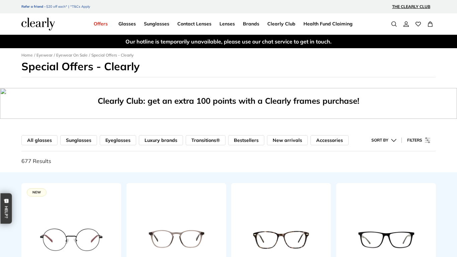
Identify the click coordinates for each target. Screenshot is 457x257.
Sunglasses (78, 140)
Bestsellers (246, 140)
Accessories (329, 140)
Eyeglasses (117, 140)
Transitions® (205, 140)
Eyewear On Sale (72, 55)
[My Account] (406, 24)
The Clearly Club (411, 6)
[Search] (394, 24)
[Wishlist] (418, 24)
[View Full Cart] (430, 24)
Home (27, 55)
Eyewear (44, 55)
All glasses (39, 140)
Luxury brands (161, 140)
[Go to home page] (38, 24)
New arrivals (287, 140)
